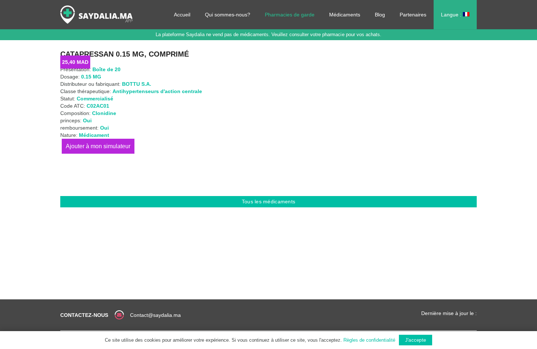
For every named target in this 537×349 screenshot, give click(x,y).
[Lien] (96, 14)
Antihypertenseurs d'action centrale (157, 91)
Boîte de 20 (106, 69)
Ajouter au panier (98, 146)
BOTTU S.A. (136, 84)
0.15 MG (91, 77)
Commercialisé (95, 98)
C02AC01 (98, 106)
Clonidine (104, 113)
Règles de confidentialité (369, 340)
